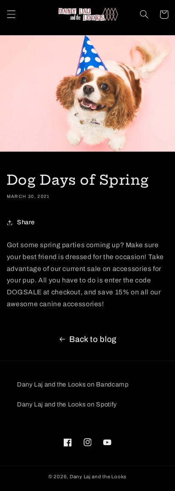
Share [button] (26, 222)
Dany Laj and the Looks (98, 476)
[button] (11, 14)
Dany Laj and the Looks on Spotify (67, 404)
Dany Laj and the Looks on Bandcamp (72, 384)
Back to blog (93, 339)
